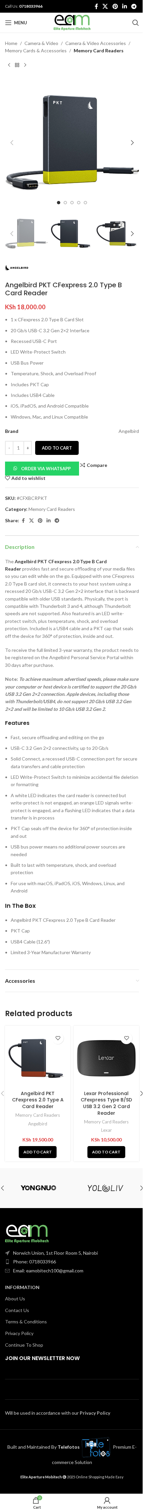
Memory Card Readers (99, 50)
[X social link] (105, 6)
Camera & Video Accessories (95, 43)
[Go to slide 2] (65, 202)
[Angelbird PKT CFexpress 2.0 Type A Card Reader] (37, 1058)
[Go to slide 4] (78, 202)
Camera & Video (41, 43)
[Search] (135, 22)
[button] (11, 142)
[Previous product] (9, 65)
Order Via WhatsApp (46, 468)
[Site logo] (72, 22)
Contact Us (17, 1310)
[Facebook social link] (96, 6)
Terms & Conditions (26, 1321)
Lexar (106, 1130)
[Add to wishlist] (58, 1038)
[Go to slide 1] (58, 202)
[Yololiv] (105, 1188)
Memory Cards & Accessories (36, 50)
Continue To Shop (24, 1345)
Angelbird (37, 1123)
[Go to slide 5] (85, 202)
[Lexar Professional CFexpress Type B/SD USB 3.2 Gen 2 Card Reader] (106, 1058)
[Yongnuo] (38, 1188)
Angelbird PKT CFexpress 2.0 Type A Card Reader (38, 1100)
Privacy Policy (19, 1333)
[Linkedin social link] (124, 6)
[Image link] (27, 1233)
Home (11, 43)
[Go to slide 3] (72, 202)
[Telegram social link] (134, 6)
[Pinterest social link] (115, 6)
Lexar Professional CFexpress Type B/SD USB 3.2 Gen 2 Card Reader (106, 1103)
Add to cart (57, 448)
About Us (15, 1298)
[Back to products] (17, 65)
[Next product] (25, 65)
